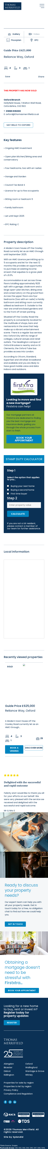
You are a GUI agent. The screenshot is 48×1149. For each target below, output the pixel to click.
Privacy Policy (11, 1090)
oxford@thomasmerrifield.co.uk (22, 114)
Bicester (8, 1067)
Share (41, 76)
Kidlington (9, 1075)
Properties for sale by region (19, 1082)
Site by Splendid (13, 1136)
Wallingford (31, 1067)
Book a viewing (14, 749)
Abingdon (9, 1064)
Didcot (7, 1071)
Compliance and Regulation (18, 1094)
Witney (29, 1075)
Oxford (29, 1064)
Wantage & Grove (34, 1071)
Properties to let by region (17, 1086)
